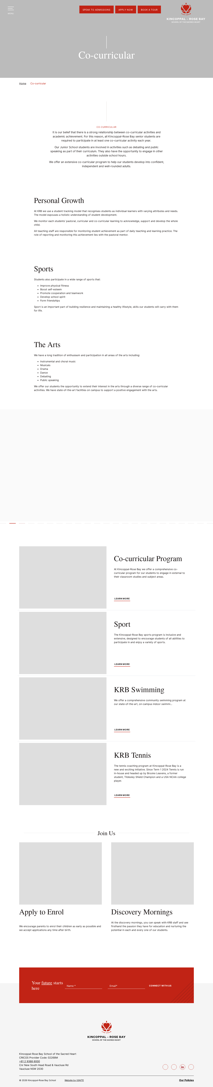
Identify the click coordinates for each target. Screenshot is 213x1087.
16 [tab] (144, 524)
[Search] (22, 9)
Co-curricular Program (148, 558)
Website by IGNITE (74, 1080)
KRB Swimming (139, 689)
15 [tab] (135, 524)
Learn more (122, 598)
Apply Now (126, 9)
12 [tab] (106, 524)
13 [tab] (116, 524)
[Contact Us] (42, 9)
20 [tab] (182, 524)
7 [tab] (59, 524)
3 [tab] (22, 524)
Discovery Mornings (142, 911)
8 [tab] (69, 524)
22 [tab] (200, 524)
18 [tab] (163, 524)
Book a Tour (149, 9)
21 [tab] (191, 524)
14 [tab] (125, 524)
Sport (122, 624)
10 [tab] (88, 524)
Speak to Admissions (97, 9)
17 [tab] (153, 524)
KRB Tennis (132, 755)
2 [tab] (12, 524)
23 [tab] (210, 524)
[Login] (32, 9)
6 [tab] (50, 524)
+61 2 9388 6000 (29, 1061)
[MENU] (11, 8)
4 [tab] (31, 524)
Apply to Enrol (41, 911)
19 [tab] (172, 524)
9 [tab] (78, 524)
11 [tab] (97, 524)
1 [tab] (3, 524)
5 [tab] (41, 524)
